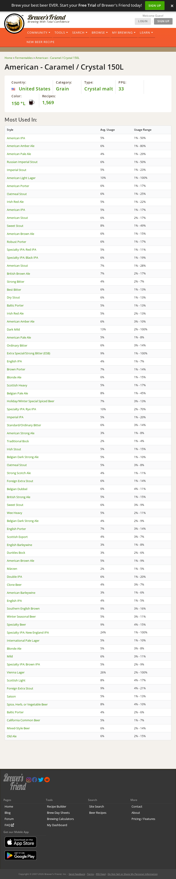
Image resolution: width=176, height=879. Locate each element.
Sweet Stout (15, 226)
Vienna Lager (16, 672)
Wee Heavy (14, 513)
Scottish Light (16, 680)
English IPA (14, 361)
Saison (11, 696)
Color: (16, 96)
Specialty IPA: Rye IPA (21, 409)
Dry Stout (13, 297)
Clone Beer (14, 585)
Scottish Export (17, 537)
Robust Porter (16, 242)
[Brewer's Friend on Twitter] (41, 781)
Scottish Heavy (17, 385)
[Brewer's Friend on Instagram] (28, 781)
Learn (145, 32)
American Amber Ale (20, 146)
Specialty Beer (16, 624)
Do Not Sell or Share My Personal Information (133, 874)
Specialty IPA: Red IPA (21, 249)
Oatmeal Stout (17, 194)
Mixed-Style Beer (18, 728)
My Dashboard (57, 825)
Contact (137, 806)
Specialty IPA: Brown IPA (23, 664)
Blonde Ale (14, 377)
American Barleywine (21, 593)
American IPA (16, 138)
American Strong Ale (20, 433)
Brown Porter (16, 369)
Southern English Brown (23, 608)
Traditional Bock (18, 441)
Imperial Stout (16, 170)
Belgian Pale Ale (17, 393)
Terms (90, 874)
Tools (60, 32)
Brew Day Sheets (58, 813)
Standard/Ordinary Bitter (24, 425)
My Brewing (122, 32)
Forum (9, 819)
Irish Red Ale (15, 202)
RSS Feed (101, 874)
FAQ (8, 825)
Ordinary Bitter (17, 345)
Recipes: (49, 96)
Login (143, 21)
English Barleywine (19, 545)
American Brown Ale (20, 234)
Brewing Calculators (60, 819)
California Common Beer (23, 720)
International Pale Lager (23, 640)
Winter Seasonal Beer (21, 616)
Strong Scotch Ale (19, 473)
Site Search (96, 806)
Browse (98, 32)
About (136, 813)
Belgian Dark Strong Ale (22, 457)
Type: (89, 82)
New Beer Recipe (41, 42)
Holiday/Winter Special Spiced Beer (30, 401)
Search (78, 32)
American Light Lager (21, 178)
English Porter (16, 529)
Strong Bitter (15, 281)
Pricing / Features (143, 819)
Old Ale (11, 736)
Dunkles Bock (16, 553)
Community (37, 32)
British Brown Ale (18, 273)
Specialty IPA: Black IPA (22, 257)
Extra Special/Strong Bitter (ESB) (28, 353)
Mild (10, 656)
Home (9, 806)
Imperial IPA (15, 417)
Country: (18, 82)
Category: (64, 82)
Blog (8, 813)
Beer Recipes (97, 813)
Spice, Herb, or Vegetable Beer (27, 704)
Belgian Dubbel (17, 489)
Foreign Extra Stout (20, 481)
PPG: (122, 82)
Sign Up (154, 5)
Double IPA (14, 577)
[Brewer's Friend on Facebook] (34, 781)
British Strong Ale (18, 497)
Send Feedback (77, 874)
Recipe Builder (56, 806)
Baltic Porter (15, 305)
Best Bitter (14, 290)
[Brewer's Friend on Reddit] (47, 781)
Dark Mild (13, 329)
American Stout (17, 218)
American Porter (18, 186)
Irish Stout (14, 449)
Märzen (12, 569)
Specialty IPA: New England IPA (28, 632)
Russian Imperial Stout (22, 162)
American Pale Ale (19, 154)
